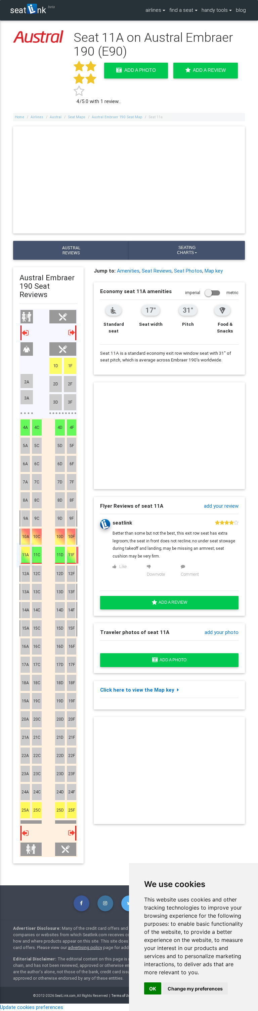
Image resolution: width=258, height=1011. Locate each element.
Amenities (128, 270)
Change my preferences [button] (195, 988)
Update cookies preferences (31, 1007)
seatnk (28, 10)
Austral (55, 117)
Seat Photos (188, 270)
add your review (221, 506)
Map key (214, 270)
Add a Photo (139, 70)
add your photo (222, 632)
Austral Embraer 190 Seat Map (117, 117)
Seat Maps (76, 117)
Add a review (172, 602)
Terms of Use (122, 995)
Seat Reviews (157, 270)
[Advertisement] (129, 180)
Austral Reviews (71, 250)
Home (19, 117)
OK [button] (152, 988)
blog (241, 10)
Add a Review (208, 70)
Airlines (37, 117)
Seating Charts (186, 250)
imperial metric (212, 292)
